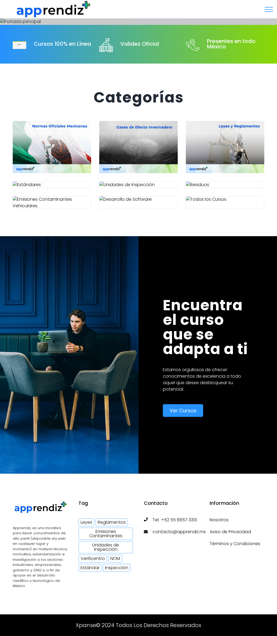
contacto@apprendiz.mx (179, 532)
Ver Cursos (183, 410)
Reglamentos (112, 522)
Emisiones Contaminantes (105, 533)
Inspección (116, 568)
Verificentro (93, 558)
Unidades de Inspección (105, 547)
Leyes (86, 522)
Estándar (90, 568)
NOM (115, 558)
